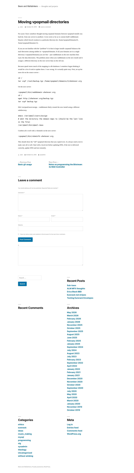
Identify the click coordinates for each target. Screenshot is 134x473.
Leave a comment (46, 27)
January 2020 (73, 404)
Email (53, 216)
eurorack (22, 427)
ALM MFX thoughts (76, 288)
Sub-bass (71, 285)
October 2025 (73, 328)
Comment (21, 192)
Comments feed (74, 431)
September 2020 (75, 388)
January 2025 (73, 344)
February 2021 (74, 372)
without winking (25, 456)
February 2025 (74, 341)
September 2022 (75, 363)
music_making (25, 434)
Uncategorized (25, 453)
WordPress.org (74, 434)
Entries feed (72, 427)
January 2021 (73, 375)
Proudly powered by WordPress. (41, 467)
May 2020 (72, 394)
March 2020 (72, 400)
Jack (21, 27)
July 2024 (72, 350)
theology (22, 450)
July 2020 (72, 391)
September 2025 (75, 331)
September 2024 (75, 347)
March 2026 (72, 315)
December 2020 (74, 378)
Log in (70, 424)
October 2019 (73, 410)
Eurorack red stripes (76, 295)
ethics (21, 424)
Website (20, 225)
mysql (21, 437)
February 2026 (74, 319)
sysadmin (42, 154)
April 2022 (72, 366)
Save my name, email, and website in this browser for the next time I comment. (42, 234)
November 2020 (74, 382)
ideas (20, 431)
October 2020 (73, 385)
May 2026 (72, 312)
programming (24, 440)
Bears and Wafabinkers (28, 6)
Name (20, 216)
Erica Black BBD (74, 292)
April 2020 (72, 397)
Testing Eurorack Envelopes (80, 298)
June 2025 (72, 337)
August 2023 (73, 353)
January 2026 (73, 322)
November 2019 (74, 407)
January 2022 (73, 369)
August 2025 (73, 334)
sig (19, 443)
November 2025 (74, 325)
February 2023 (74, 359)
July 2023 (71, 356)
